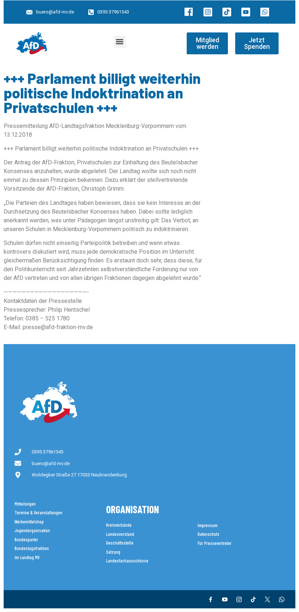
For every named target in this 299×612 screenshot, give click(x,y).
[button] (120, 42)
